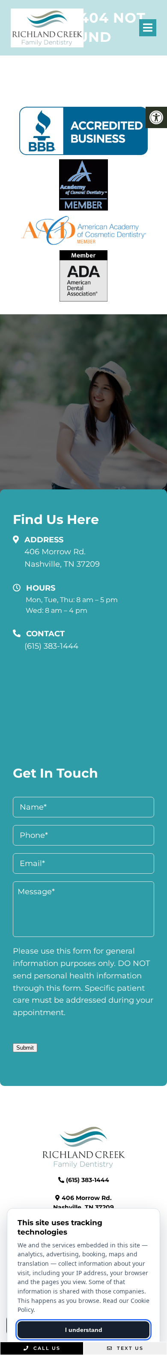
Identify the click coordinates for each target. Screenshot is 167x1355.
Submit (25, 1048)
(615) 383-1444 (51, 646)
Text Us (129, 1348)
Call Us (45, 1348)
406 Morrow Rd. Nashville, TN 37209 (62, 558)
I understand (83, 1329)
